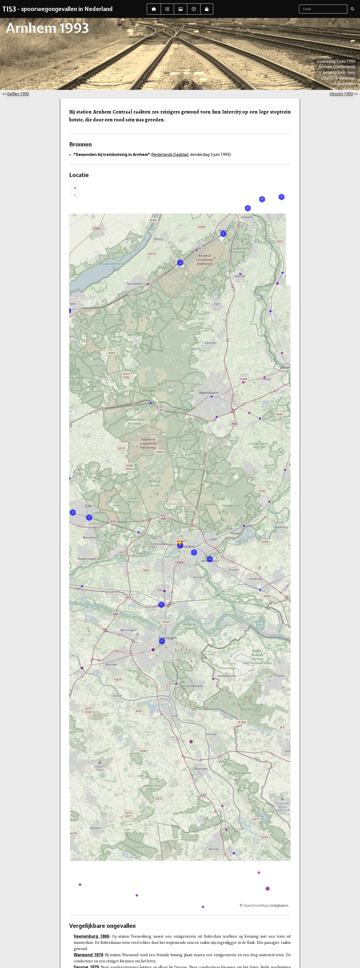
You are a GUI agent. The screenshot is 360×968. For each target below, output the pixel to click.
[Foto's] (180, 9)
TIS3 (9, 8)
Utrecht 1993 (341, 94)
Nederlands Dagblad (170, 154)
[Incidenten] (167, 9)
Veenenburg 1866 (91, 936)
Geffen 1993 (18, 94)
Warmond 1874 (88, 955)
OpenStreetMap (255, 905)
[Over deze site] (194, 9)
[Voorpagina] (154, 9)
